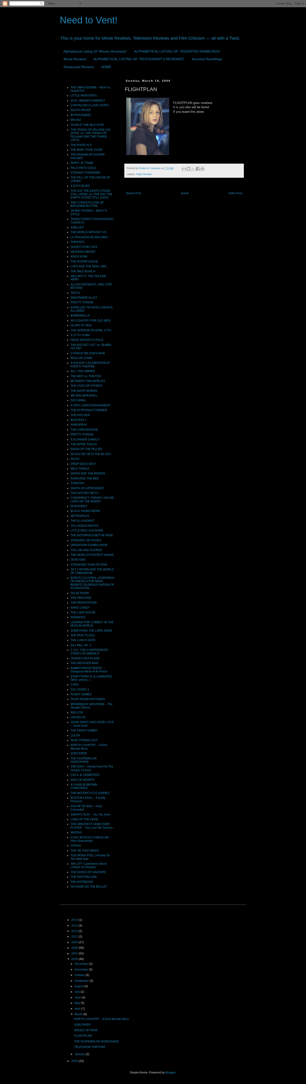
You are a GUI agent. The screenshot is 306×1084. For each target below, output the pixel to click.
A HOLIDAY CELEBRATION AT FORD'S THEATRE (90, 364)
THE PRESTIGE (81, 598)
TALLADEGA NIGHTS (84, 525)
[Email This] (184, 168)
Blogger (170, 1072)
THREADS (77, 242)
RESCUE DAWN (81, 358)
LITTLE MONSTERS (84, 95)
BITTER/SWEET (81, 115)
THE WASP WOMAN (84, 390)
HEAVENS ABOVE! (83, 251)
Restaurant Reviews (79, 67)
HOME (106, 67)
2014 (75, 920)
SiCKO (75, 459)
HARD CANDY (80, 607)
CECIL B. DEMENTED (85, 775)
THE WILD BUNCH (83, 271)
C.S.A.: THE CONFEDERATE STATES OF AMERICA (89, 651)
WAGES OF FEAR (86, 1030)
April (78, 1008)
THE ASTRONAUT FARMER (89, 410)
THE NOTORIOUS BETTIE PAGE (92, 535)
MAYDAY (76, 832)
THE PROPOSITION (84, 602)
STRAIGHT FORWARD (85, 172)
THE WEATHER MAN (84, 663)
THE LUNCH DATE (83, 640)
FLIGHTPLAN (83, 1035)
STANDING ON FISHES (86, 540)
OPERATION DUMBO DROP (89, 545)
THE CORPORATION (84, 429)
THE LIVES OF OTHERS (86, 385)
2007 (75, 953)
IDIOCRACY (79, 420)
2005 (75, 1061)
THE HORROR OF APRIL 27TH (91, 330)
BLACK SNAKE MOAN (85, 511)
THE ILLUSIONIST (82, 520)
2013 (75, 925)
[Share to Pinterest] (202, 168)
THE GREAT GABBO (84, 730)
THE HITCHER (80, 415)
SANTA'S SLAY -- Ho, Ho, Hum (90, 814)
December (82, 964)
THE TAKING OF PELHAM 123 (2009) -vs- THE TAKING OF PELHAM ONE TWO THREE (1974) (90, 135)
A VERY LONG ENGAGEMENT (91, 405)
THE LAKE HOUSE (83, 612)
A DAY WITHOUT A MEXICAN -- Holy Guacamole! (91, 839)
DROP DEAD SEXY (83, 464)
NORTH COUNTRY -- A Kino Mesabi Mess (101, 1019)
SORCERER (79, 753)
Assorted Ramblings (207, 59)
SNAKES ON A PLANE (85, 658)
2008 (75, 948)
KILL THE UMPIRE (83, 371)
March (79, 1014)
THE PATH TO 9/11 (83, 635)
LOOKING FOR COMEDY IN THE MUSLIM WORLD (92, 624)
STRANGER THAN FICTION (89, 564)
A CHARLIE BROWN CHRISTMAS (84, 786)
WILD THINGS (80, 468)
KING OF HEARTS (82, 780)
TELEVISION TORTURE (89, 1047)
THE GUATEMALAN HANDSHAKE (84, 760)
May (78, 1003)
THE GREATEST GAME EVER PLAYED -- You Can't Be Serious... (93, 825)
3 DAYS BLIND (80, 186)
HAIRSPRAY (79, 424)
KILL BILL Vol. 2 (81, 645)
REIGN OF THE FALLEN (86, 449)
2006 (75, 959)
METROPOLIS (80, 516)
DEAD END (78, 559)
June (78, 997)
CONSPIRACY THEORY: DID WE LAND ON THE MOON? (92, 499)
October (80, 975)
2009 (75, 942)
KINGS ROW (79, 256)
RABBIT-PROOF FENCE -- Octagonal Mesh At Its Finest (89, 669)
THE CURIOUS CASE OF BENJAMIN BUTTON (87, 204)
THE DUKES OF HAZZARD (88, 872)
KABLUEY (77, 227)
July (78, 991)
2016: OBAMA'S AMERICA (88, 100)
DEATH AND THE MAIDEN (88, 473)
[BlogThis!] (188, 168)
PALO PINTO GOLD (83, 168)
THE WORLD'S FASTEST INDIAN (92, 555)
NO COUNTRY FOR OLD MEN (90, 320)
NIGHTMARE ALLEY (84, 297)
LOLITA (75, 735)
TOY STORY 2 (80, 689)
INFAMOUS (78, 617)
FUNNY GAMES (81, 694)
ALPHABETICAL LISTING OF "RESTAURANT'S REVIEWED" (139, 59)
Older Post (235, 193)
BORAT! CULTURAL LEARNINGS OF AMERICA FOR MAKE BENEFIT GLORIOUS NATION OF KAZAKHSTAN (92, 583)
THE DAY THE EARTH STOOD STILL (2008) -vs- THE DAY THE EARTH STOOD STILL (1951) (91, 194)
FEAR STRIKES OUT (84, 740)
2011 (75, 936)
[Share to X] (193, 168)
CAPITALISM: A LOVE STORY (90, 105)
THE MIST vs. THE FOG (86, 376)
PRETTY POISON (82, 302)
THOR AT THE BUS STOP (87, 125)
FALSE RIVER (80, 593)
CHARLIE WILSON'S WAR (88, 353)
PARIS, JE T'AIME (82, 163)
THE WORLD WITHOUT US (88, 232)
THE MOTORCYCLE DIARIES (90, 793)
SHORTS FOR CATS (84, 247)
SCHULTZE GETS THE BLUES (91, 454)
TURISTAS (77, 483)
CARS (75, 684)
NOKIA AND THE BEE (85, 478)
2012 (75, 931)
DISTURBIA (78, 400)
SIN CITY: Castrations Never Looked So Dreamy (89, 865)
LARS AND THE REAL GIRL (89, 266)
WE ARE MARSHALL (84, 395)
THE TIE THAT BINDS (85, 850)
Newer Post (133, 193)
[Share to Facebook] (197, 168)
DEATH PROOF (81, 110)
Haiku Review (144, 174)
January (80, 1054)
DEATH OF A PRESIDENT (87, 488)
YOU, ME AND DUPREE (86, 550)
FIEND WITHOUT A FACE (87, 340)
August (79, 986)
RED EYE (77, 712)
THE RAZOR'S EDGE (84, 261)
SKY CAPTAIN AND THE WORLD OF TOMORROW (92, 571)
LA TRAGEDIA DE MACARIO (89, 237)
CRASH (76, 845)
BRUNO (76, 120)
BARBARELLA (80, 315)
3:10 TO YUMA (80, 335)
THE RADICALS (81, 145)
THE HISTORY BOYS (84, 493)
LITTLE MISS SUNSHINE (87, 530)
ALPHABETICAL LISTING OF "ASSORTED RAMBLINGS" (177, 51)
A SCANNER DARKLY (85, 439)
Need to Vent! (88, 20)
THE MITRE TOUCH (84, 444)
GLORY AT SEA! (81, 325)
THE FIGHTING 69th (84, 877)
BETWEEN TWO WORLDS (88, 381)
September (82, 980)
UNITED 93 (78, 717)
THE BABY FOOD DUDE (87, 149)
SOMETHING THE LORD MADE (91, 630)
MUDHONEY (79, 506)
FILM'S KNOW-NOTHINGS (88, 699)
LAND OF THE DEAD (84, 819)
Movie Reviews (75, 59)
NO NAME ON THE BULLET (89, 886)
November (82, 969)
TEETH (75, 293)
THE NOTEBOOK (82, 882)
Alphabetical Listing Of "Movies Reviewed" (95, 51)
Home (185, 193)
